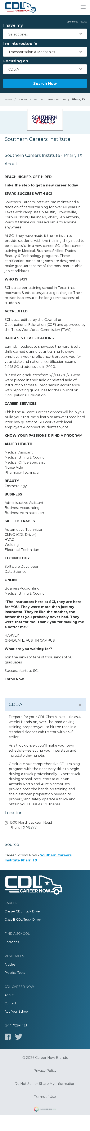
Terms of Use (45, 1097)
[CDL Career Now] (20, 7)
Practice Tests (15, 973)
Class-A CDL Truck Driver (23, 911)
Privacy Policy (45, 1070)
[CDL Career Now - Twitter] (18, 1037)
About (9, 995)
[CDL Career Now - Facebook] (8, 1037)
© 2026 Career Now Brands (45, 1057)
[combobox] (45, 34)
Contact (10, 1003)
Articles (10, 964)
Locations (12, 942)
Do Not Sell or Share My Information (45, 1084)
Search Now (45, 83)
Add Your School (16, 1011)
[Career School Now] (45, 1109)
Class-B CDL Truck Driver (23, 919)
